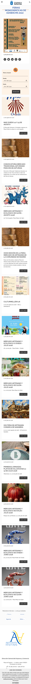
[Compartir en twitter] (8, 59)
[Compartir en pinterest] (19, 59)
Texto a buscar (7, 72)
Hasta (4, 84)
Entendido (15, 682)
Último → (22, 619)
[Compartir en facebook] (5, 59)
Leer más (23, 133)
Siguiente (8, 619)
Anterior (22, 614)
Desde (4, 78)
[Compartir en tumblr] (16, 59)
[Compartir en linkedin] (12, 59)
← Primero (8, 614)
